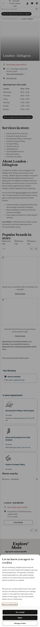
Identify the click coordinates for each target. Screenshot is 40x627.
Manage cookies (20, 623)
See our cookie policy (9, 604)
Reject (20, 618)
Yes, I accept (20, 612)
